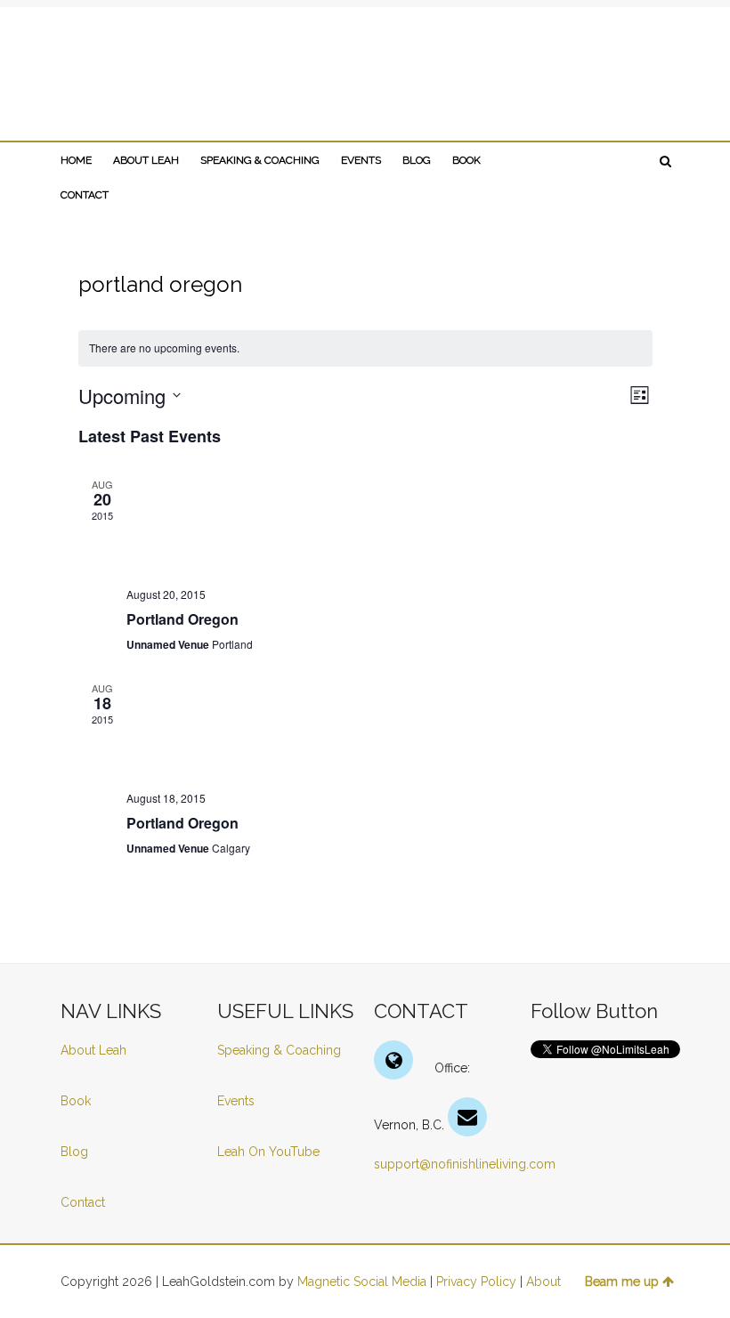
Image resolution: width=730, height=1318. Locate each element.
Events (236, 1101)
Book (76, 1101)
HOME (76, 160)
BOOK (466, 160)
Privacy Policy (476, 1281)
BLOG (416, 160)
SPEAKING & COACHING (260, 160)
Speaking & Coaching (279, 1050)
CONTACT (85, 195)
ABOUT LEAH (146, 160)
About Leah (93, 1050)
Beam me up (622, 1281)
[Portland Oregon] (389, 525)
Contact (83, 1202)
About (543, 1281)
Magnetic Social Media (361, 1281)
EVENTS (361, 160)
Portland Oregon (182, 619)
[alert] (365, 348)
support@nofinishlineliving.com (465, 1164)
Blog (76, 1151)
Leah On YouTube (268, 1151)
